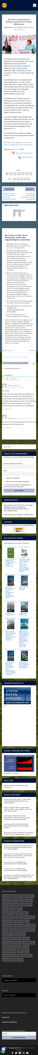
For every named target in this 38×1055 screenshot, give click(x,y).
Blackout (6, 900)
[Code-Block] (20, 363)
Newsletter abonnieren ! (12, 368)
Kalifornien (7, 926)
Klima (31, 27)
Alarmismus (7, 896)
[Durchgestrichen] (11, 363)
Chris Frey (17, 149)
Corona (29, 900)
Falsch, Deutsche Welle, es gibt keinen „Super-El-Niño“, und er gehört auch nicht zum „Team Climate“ (18, 809)
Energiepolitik (8, 913)
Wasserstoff (7, 955)
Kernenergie (19, 926)
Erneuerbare (8, 917)
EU (16, 917)
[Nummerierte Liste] (13, 363)
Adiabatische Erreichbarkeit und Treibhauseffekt (15, 863)
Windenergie (26, 955)
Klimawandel (8, 938)
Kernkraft (31, 926)
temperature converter (11, 773)
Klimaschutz (20, 934)
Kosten (26, 938)
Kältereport (7, 943)
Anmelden (32, 350)
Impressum (5, 1017)
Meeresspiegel (28, 943)
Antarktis (18, 896)
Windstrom (18, 960)
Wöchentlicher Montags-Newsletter (17, 481)
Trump (20, 951)
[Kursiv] (6, 363)
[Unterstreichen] (8, 363)
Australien (29, 896)
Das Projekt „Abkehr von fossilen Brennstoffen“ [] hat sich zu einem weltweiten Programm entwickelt (17, 817)
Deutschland (26, 904)
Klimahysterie (15, 930)
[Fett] (4, 363)
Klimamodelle (28, 930)
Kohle (18, 938)
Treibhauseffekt (9, 951)
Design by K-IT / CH (15, 1048)
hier (13, 128)
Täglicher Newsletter (13, 478)
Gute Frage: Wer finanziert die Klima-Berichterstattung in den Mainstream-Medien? (16, 825)
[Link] (22, 363)
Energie (18, 909)
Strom (25, 947)
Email (5, 471)
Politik (5, 947)
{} (25, 363)
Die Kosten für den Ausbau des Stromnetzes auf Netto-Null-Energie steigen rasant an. (18, 833)
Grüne (20, 921)
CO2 (21, 900)
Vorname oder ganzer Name (12, 463)
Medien (18, 943)
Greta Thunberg (9, 921)
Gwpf (15, 27)
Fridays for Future (27, 917)
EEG (11, 909)
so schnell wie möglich (20, 66)
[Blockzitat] (18, 363)
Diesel (5, 909)
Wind (17, 955)
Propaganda (15, 947)
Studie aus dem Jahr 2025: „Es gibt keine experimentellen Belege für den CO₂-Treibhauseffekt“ (17, 801)
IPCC (27, 921)
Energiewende (22, 913)
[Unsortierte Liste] (15, 363)
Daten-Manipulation (11, 904)
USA (27, 951)
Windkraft (7, 960)
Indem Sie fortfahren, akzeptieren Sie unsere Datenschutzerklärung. (17, 486)
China (15, 900)
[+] (27, 363)
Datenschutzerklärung (9, 1022)
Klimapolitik (7, 934)
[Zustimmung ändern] (3, 1048)
